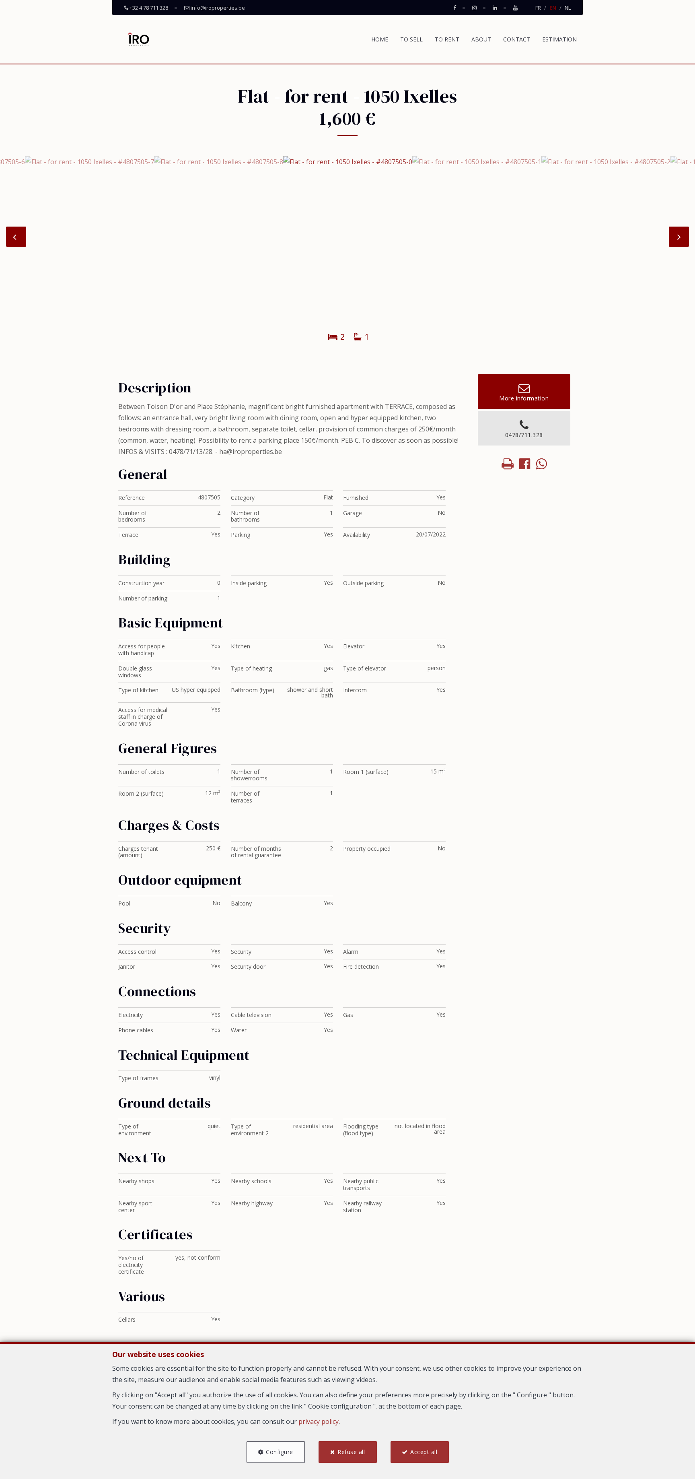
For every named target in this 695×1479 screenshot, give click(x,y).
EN (552, 7)
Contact (516, 39)
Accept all (423, 1452)
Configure (279, 1452)
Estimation (559, 39)
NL (568, 7)
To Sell (411, 39)
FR (538, 7)
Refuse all (351, 1452)
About (481, 39)
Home (379, 39)
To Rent (447, 39)
